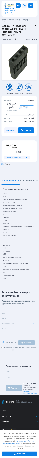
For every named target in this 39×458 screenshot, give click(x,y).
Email (4, 319)
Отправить (28, 342)
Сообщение (6, 329)
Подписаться (15, 388)
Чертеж (7, 164)
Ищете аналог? (11, 130)
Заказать (28, 130)
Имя (3, 314)
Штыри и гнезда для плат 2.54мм (16, 157)
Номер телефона (8, 324)
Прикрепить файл (11, 342)
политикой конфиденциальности (25, 350)
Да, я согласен (19, 454)
